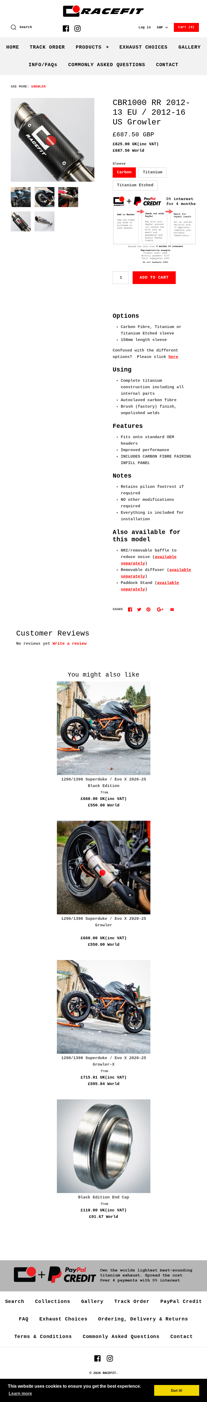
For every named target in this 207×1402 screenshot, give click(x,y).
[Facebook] (66, 28)
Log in (145, 27)
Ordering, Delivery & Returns (143, 1319)
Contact (181, 1336)
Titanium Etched (135, 185)
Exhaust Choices (63, 1319)
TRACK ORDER (47, 47)
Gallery (92, 1301)
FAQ (24, 1319)
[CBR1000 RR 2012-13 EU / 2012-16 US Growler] (52, 140)
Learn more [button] (20, 1393)
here (173, 357)
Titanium (152, 172)
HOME (12, 47)
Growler (38, 87)
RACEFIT (109, 1373)
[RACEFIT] (103, 8)
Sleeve (119, 164)
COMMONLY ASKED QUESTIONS (106, 64)
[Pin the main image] (148, 609)
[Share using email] (172, 609)
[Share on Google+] (160, 609)
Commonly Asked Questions (121, 1336)
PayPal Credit (181, 1301)
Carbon (124, 172)
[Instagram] (77, 28)
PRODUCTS (92, 47)
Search (14, 1301)
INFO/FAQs (43, 64)
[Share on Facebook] (130, 609)
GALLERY (189, 47)
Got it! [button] (176, 1390)
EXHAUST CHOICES (143, 47)
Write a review (70, 643)
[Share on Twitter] (139, 609)
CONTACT (167, 64)
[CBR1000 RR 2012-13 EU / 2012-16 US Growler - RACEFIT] (68, 197)
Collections (52, 1301)
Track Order (132, 1301)
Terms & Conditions (43, 1336)
